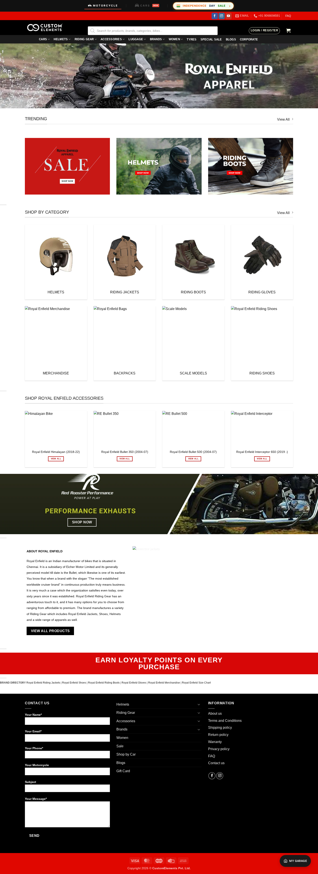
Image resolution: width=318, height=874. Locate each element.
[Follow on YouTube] (228, 16)
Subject (30, 782)
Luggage (135, 39)
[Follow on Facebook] (215, 16)
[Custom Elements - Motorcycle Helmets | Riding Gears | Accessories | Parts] (46, 27)
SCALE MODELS (193, 373)
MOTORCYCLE (105, 5)
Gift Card (123, 771)
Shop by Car (126, 754)
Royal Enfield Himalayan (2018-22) (56, 452)
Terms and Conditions (225, 720)
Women (174, 39)
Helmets (61, 39)
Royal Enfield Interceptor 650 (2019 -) (262, 452)
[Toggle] (199, 704)
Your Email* (33, 731)
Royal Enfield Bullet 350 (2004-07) (124, 452)
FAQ (288, 16)
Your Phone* (34, 748)
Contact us (216, 763)
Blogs (120, 763)
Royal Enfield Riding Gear (93, 596)
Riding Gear (84, 39)
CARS (149, 5)
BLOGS (231, 39)
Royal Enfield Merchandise (164, 682)
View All (283, 119)
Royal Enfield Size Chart (196, 682)
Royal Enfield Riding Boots (104, 682)
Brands (156, 39)
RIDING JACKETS (124, 292)
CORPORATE (249, 39)
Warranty (215, 742)
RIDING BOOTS (193, 292)
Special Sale (211, 39)
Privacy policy (219, 749)
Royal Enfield (36, 561)
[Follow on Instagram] (221, 16)
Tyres (191, 39)
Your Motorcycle (37, 765)
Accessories (111, 39)
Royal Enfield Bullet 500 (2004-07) (193, 452)
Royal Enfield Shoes (74, 682)
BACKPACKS (124, 373)
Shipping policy (220, 727)
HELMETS (56, 292)
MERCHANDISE (56, 373)
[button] (264, 30)
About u (214, 713)
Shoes (103, 614)
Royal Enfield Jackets (82, 614)
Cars (43, 39)
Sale (120, 746)
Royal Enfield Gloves (134, 682)
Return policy (218, 735)
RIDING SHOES (262, 373)
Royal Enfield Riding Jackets (43, 682)
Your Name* (33, 714)
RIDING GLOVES (262, 292)
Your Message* (36, 799)
